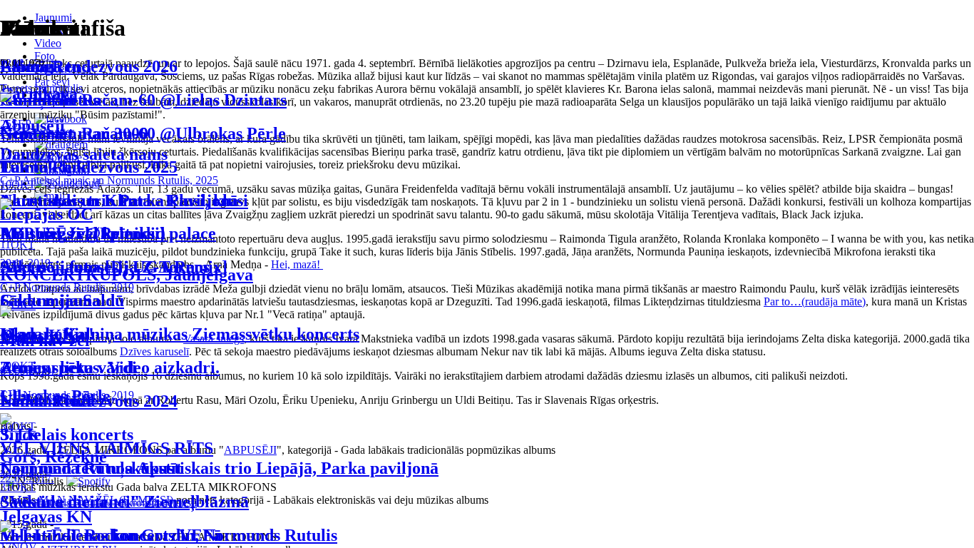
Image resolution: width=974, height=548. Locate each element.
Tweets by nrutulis (41, 88)
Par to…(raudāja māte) (815, 301)
